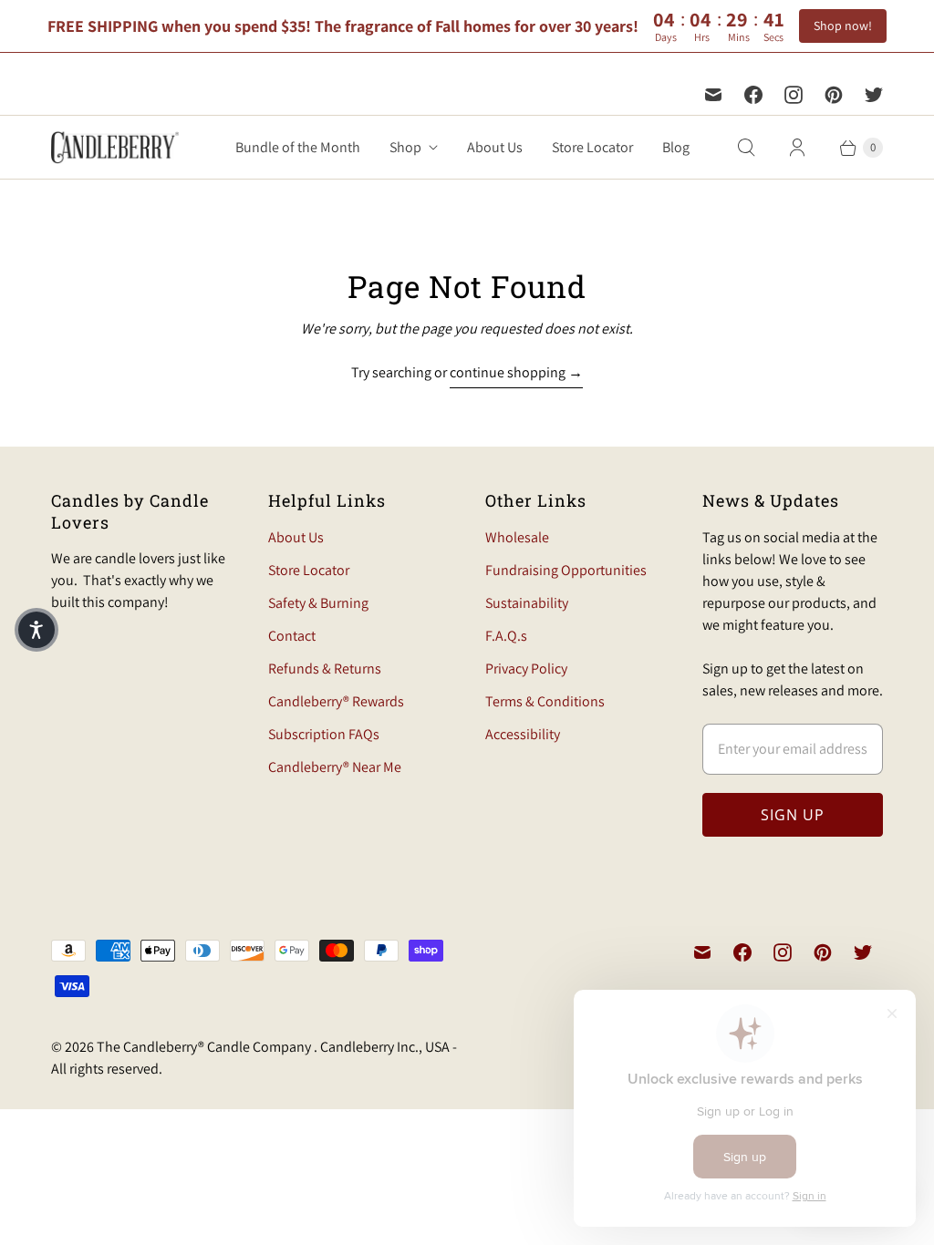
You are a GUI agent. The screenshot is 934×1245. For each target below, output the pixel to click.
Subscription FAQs (323, 734)
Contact (292, 635)
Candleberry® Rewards (336, 701)
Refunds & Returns (324, 668)
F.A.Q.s (506, 635)
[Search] (746, 148)
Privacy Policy (526, 668)
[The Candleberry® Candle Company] (115, 147)
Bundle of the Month (297, 147)
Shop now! (843, 25)
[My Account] (797, 148)
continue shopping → (516, 372)
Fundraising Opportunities (566, 570)
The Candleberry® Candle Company (205, 1046)
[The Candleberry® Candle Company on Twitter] (874, 95)
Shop (405, 147)
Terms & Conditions (545, 701)
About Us (495, 147)
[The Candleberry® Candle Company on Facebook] (753, 95)
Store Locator (592, 147)
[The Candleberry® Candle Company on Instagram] (793, 95)
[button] (36, 630)
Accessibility (522, 734)
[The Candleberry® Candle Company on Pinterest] (834, 95)
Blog (676, 147)
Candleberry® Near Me (334, 767)
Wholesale (517, 537)
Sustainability (526, 602)
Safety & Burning (318, 602)
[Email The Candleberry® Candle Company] (713, 95)
